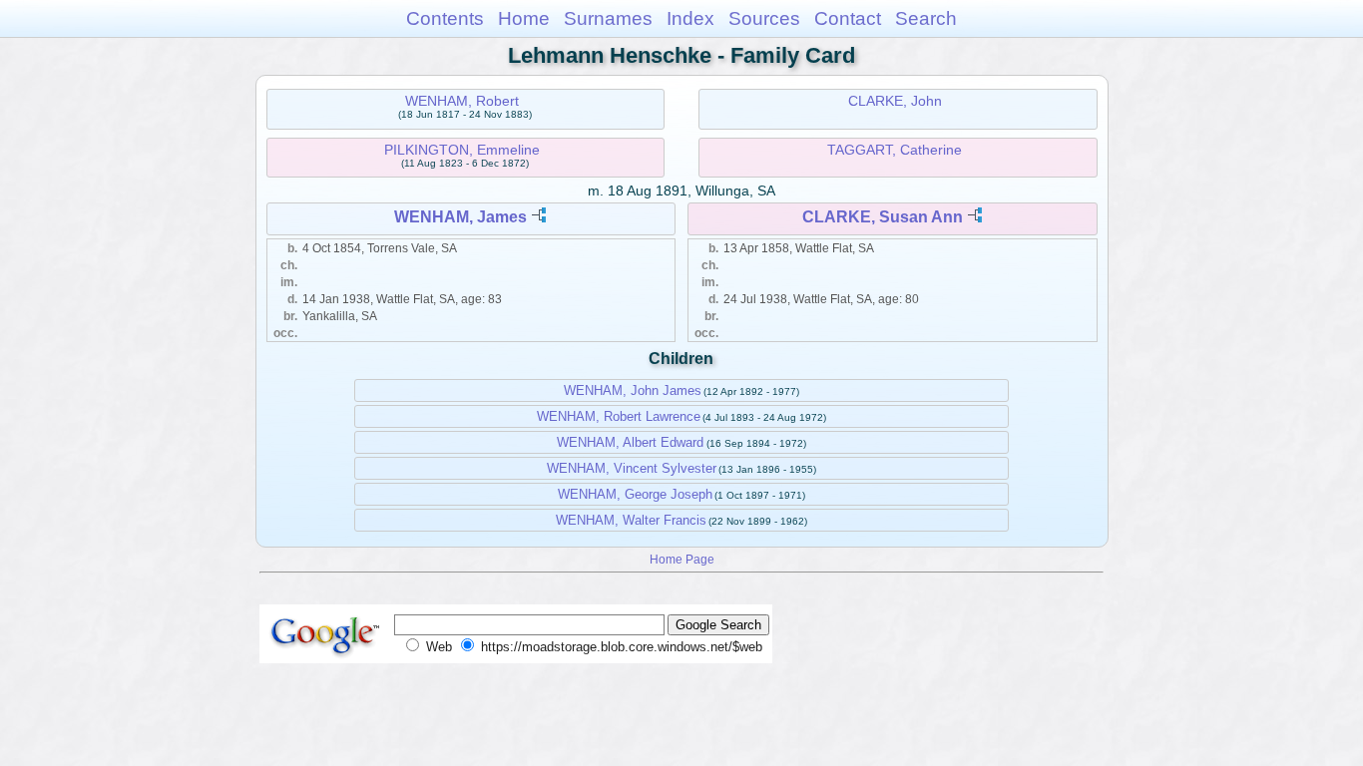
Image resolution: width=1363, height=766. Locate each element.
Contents (445, 18)
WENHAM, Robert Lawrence (618, 416)
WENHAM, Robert (462, 101)
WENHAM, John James (632, 390)
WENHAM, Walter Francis (631, 520)
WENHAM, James (460, 216)
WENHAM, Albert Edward (630, 442)
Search (926, 18)
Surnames (608, 18)
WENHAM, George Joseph (635, 494)
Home (524, 18)
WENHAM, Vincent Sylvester (631, 468)
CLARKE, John (895, 101)
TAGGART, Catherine (894, 150)
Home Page (682, 559)
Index (690, 18)
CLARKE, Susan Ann (882, 216)
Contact (847, 18)
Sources (764, 18)
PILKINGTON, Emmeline (462, 150)
